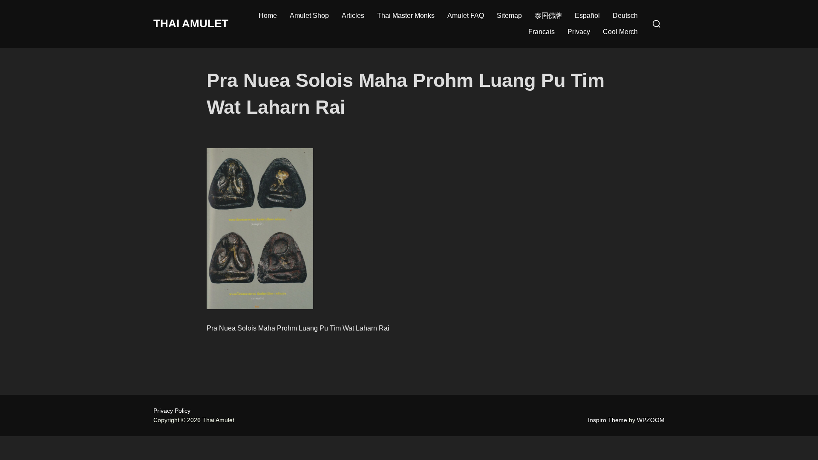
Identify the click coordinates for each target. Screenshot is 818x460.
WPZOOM (651, 420)
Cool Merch (620, 31)
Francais (541, 31)
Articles (353, 15)
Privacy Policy (171, 410)
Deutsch (625, 15)
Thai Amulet (190, 23)
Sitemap (509, 15)
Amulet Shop (309, 15)
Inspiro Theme (607, 420)
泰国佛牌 (548, 15)
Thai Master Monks (406, 15)
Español (587, 15)
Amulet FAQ (465, 15)
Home (268, 15)
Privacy (578, 31)
